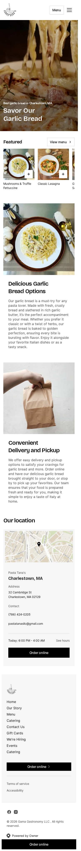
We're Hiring (16, 739)
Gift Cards (15, 733)
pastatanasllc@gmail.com (25, 624)
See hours (63, 640)
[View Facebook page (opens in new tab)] (9, 811)
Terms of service (18, 783)
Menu (56, 10)
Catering (13, 720)
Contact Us (16, 727)
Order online (39, 653)
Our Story (14, 708)
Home (11, 702)
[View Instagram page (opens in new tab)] (15, 811)
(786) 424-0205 (19, 615)
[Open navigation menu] (69, 10)
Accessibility (15, 790)
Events (12, 745)
